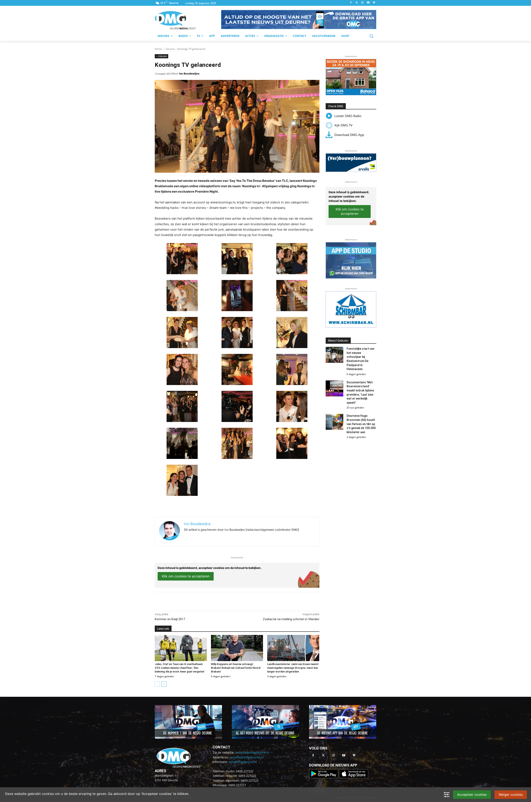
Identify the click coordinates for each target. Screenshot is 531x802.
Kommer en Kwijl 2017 (170, 619)
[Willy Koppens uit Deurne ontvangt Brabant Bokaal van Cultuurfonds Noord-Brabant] (237, 648)
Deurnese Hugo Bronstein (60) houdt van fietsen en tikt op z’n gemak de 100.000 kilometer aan (361, 424)
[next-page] (164, 684)
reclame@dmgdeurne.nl (247, 757)
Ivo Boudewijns (189, 73)
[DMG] (188, 20)
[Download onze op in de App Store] (353, 777)
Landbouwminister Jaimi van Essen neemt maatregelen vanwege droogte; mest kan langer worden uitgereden (293, 668)
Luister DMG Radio (347, 116)
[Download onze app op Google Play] (324, 777)
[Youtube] (368, 2)
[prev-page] (157, 684)
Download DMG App (349, 135)
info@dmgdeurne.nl (243, 762)
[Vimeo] (373, 2)
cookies (48, 794)
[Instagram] (362, 2)
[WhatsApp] (202, 600)
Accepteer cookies (472, 794)
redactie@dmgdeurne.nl (252, 752)
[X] (193, 600)
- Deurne (169, 49)
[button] (298, 19)
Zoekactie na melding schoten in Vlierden (291, 619)
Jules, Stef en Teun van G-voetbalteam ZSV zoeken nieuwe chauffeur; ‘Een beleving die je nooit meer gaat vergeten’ (180, 668)
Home (158, 49)
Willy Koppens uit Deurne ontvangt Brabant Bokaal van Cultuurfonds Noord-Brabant (236, 668)
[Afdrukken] (212, 600)
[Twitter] (356, 2)
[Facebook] (350, 2)
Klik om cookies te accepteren (185, 576)
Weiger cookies (511, 794)
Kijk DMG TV (343, 125)
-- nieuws (161, 56)
